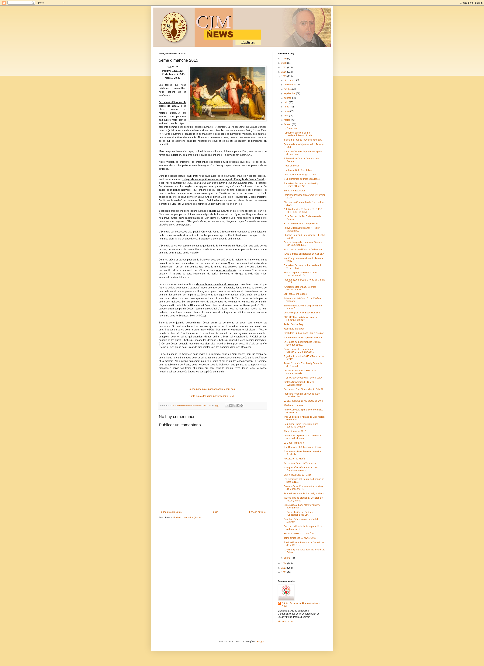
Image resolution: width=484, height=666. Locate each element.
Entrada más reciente (171, 512)
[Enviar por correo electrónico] (227, 405)
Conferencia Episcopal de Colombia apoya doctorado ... (302, 437)
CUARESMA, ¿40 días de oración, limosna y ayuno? (301, 318)
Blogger (260, 641)
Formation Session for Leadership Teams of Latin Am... (301, 184)
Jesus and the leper (294, 328)
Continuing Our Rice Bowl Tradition (302, 312)
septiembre (290, 93)
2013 (284, 568)
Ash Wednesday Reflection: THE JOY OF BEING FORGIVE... (303, 210)
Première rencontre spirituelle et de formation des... (302, 395)
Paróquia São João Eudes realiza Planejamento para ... (301, 469)
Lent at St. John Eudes (295, 294)
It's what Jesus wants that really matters (304, 493)
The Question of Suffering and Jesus (302, 447)
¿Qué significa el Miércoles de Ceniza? (304, 254)
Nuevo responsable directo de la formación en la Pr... (300, 274)
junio (287, 106)
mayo (287, 111)
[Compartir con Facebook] (238, 405)
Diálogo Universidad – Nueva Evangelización (299, 383)
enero (287, 557)
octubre (288, 89)
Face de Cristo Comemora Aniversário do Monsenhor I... (303, 487)
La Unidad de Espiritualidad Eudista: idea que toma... (302, 343)
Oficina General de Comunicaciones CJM (301, 605)
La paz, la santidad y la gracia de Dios (303, 400)
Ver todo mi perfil (286, 621)
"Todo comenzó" (292, 165)
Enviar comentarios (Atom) (187, 517)
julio (286, 102)
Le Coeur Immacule (294, 442)
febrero (288, 124)
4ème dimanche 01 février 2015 (300, 538)
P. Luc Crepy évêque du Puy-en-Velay (303, 377)
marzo (287, 120)
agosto (288, 98)
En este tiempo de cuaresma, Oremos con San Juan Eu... (303, 243)
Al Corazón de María (294, 458)
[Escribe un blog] (231, 405)
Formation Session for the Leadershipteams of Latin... (299, 134)
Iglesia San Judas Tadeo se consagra (303, 139)
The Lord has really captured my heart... (304, 337)
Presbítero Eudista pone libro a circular (303, 333)
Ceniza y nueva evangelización (300, 174)
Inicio (215, 512)
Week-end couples (293, 405)
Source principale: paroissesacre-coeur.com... (213, 389)
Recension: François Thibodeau (300, 463)
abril (286, 115)
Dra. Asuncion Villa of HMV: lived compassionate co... (300, 372)
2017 (284, 67)
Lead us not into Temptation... (299, 170)
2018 (284, 63)
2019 (284, 58)
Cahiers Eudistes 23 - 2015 (298, 474)
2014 (284, 563)
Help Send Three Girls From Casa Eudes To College (301, 425)
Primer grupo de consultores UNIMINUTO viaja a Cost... (299, 350)
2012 (284, 572)
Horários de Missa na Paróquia (300, 533)
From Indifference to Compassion (301, 223)
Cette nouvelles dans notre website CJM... (212, 396)
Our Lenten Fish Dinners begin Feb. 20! (304, 389)
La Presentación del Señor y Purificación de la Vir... (298, 513)
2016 (284, 72)
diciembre (289, 80)
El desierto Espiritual (294, 190)
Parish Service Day (293, 324)
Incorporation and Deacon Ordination (303, 249)
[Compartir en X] (234, 405)
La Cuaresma (291, 128)
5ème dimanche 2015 (295, 431)
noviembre (290, 84)
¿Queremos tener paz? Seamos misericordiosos (300, 288)
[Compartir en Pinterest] (241, 405)
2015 (284, 76)
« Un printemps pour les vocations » (302, 179)
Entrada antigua (257, 512)
